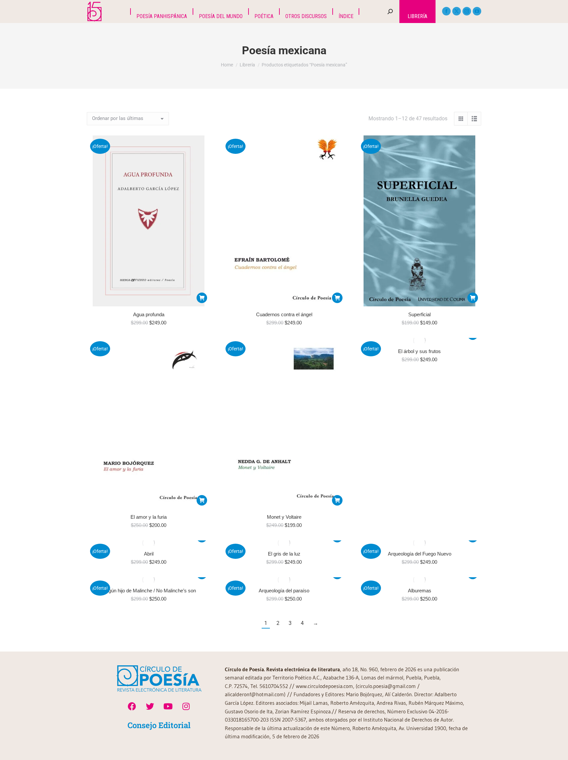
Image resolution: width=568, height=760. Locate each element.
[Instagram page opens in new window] (466, 11)
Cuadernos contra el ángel (284, 314)
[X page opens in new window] (456, 11)
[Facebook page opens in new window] (446, 11)
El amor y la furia (148, 517)
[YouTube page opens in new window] (477, 11)
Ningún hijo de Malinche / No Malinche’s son (148, 590)
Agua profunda (148, 314)
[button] (202, 298)
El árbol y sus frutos (419, 351)
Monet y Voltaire (284, 517)
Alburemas (419, 590)
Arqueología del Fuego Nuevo (419, 554)
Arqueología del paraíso (284, 590)
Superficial (419, 314)
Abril (149, 554)
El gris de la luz (284, 554)
